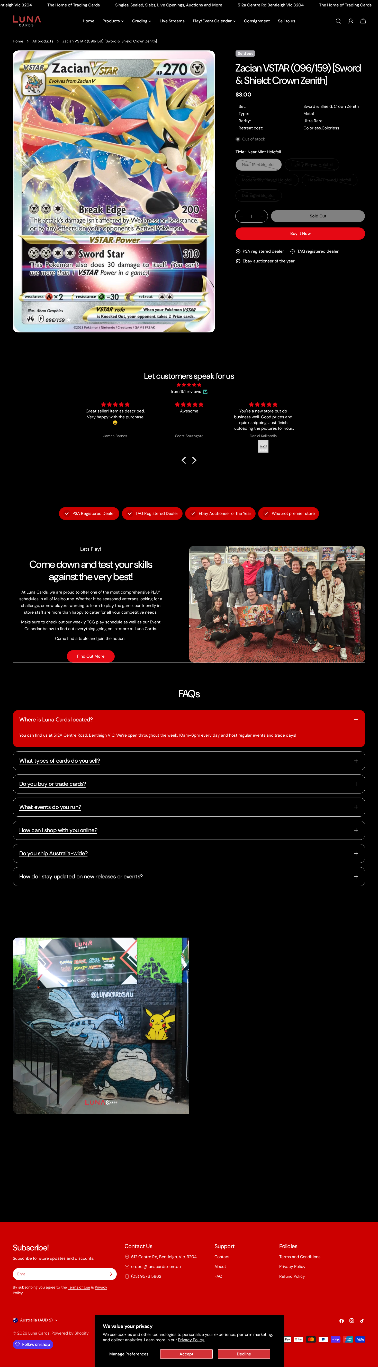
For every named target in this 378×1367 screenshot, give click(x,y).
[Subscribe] (110, 1274)
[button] (185, 460)
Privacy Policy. (191, 1340)
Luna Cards (39, 1333)
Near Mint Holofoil (261, 166)
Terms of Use (79, 1287)
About (220, 1266)
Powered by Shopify (70, 1333)
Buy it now (300, 233)
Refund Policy (292, 1276)
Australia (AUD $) (36, 1320)
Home (18, 41)
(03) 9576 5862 (146, 1276)
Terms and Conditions (299, 1256)
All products (42, 41)
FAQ (218, 1276)
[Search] (338, 21)
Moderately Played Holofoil (267, 181)
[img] (189, 384)
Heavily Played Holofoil (329, 181)
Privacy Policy (292, 1266)
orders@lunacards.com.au (156, 1266)
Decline (244, 1354)
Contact (222, 1256)
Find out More (90, 656)
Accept (186, 1354)
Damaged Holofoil (261, 197)
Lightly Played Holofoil (312, 166)
